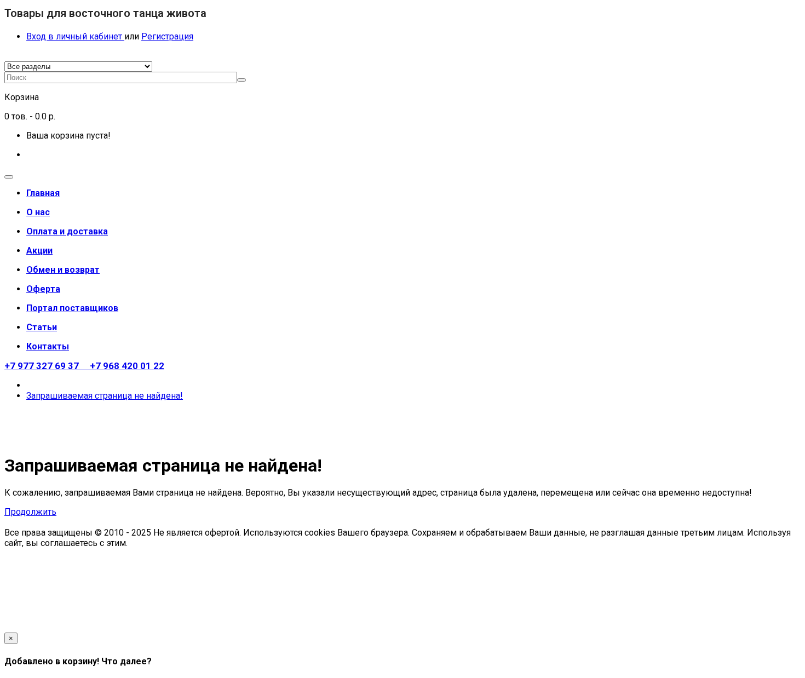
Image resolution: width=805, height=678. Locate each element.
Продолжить (30, 512)
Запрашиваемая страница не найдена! (104, 395)
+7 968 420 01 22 (124, 365)
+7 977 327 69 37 (44, 365)
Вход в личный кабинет (75, 36)
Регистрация (167, 36)
